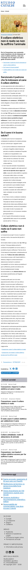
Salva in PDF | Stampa (10, 373)
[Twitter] (10, 369)
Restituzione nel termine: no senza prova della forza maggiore (14, 486)
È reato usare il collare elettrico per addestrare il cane (14, 420)
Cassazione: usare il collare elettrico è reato (14, 349)
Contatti (8, 519)
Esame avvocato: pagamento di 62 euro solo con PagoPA (15, 480)
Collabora (9, 524)
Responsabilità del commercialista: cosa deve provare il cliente (13, 506)
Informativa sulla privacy (14, 547)
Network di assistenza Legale (13, 535)
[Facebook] (13, 369)
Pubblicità (9, 532)
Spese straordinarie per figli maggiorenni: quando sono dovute (13, 493)
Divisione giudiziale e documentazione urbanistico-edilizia (14, 499)
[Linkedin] (16, 369)
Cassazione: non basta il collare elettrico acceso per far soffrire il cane (13, 454)
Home (2, 11)
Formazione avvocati (13, 539)
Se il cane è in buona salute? (11, 67)
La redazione (10, 521)
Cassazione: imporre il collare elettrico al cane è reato (13, 388)
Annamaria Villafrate (6, 34)
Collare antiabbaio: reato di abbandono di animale (12, 436)
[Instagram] (7, 552)
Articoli (7, 11)
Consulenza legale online (15, 537)
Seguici (8, 522)
